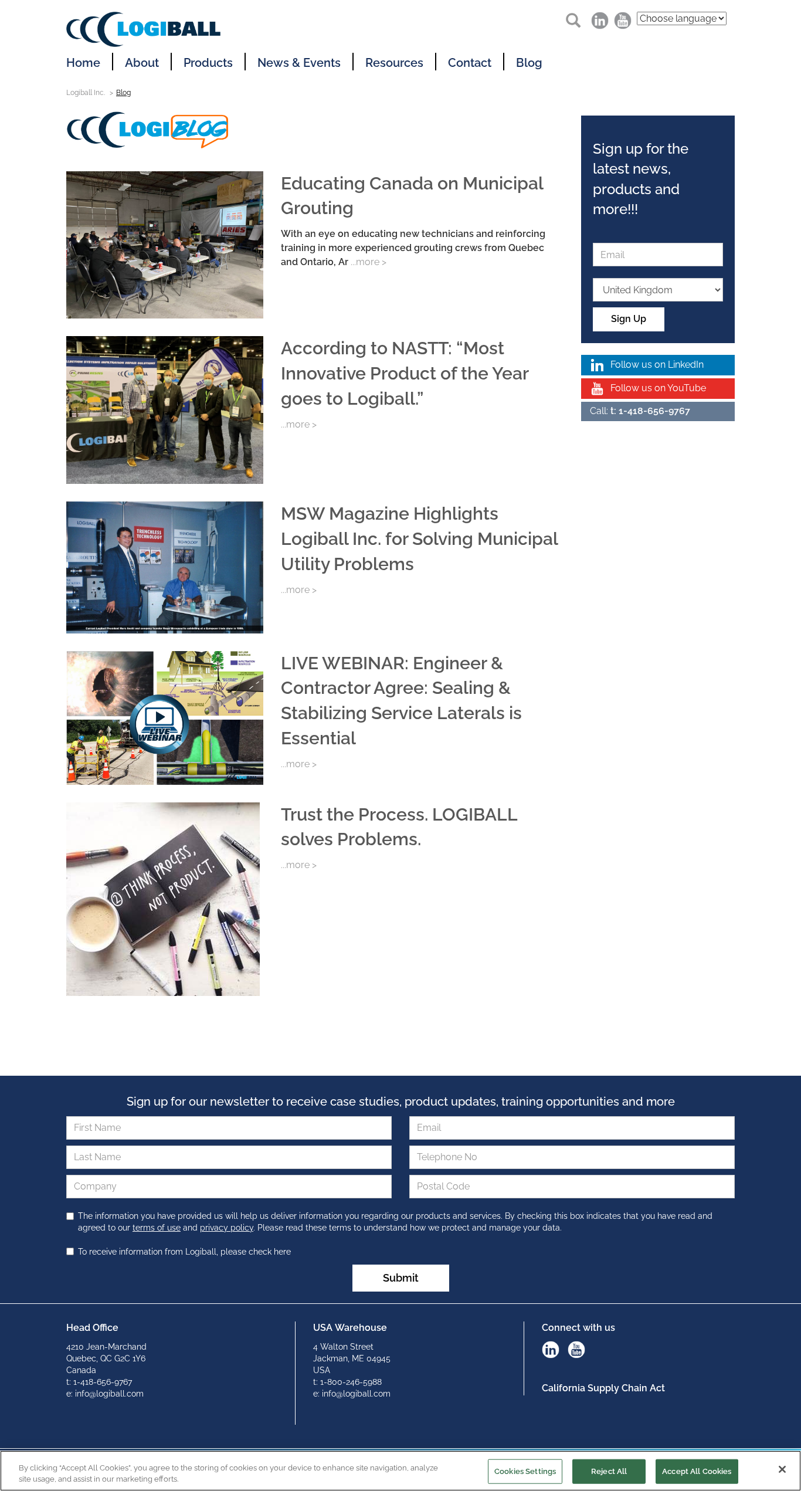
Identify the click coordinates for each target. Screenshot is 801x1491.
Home (83, 63)
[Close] (782, 1469)
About (142, 63)
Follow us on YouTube (658, 388)
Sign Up (628, 318)
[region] (400, 1471)
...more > (367, 261)
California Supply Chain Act (603, 1388)
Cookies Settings (525, 1471)
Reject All (609, 1471)
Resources (394, 63)
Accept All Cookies (696, 1471)
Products (208, 63)
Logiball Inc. (85, 93)
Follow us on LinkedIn (657, 364)
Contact (469, 63)
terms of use (157, 1227)
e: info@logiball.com (105, 1393)
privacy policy (226, 1227)
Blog (529, 63)
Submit (401, 1278)
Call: (640, 410)
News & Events (299, 63)
